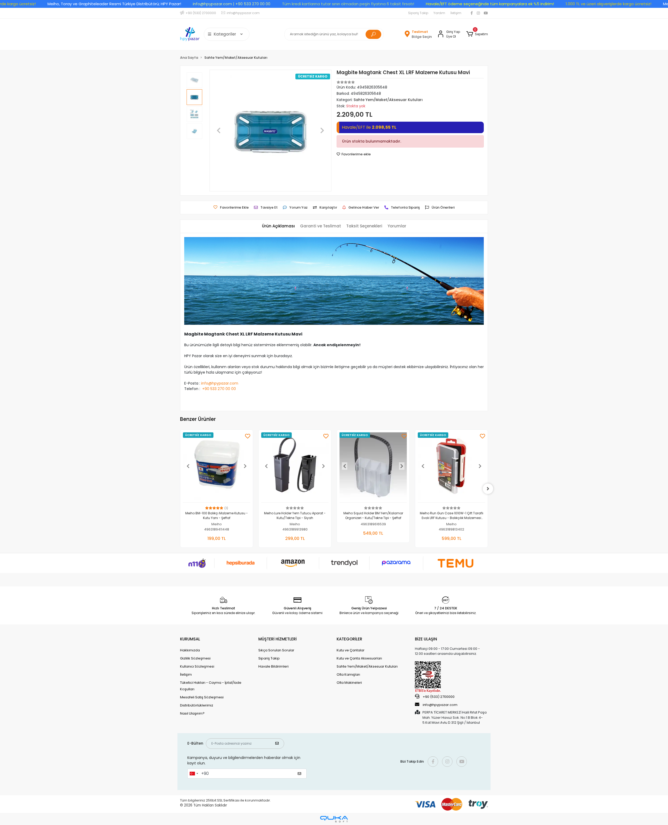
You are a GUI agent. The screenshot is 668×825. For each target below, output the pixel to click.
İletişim (455, 13)
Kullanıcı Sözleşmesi (197, 666)
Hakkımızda (190, 650)
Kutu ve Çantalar (351, 650)
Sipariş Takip (418, 13)
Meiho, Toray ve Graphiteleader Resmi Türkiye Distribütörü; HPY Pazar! (114, 4)
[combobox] (194, 773)
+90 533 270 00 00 (219, 388)
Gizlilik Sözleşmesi (195, 658)
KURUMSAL (190, 639)
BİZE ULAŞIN (426, 639)
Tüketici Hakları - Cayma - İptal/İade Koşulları (210, 686)
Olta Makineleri (349, 682)
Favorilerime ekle (356, 154)
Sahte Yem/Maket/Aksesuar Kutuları (367, 666)
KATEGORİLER (349, 639)
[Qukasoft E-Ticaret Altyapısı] (334, 819)
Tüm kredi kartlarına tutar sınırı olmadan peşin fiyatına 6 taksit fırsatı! (348, 4)
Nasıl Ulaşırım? (192, 713)
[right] (488, 488)
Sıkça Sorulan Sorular (276, 650)
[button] (477, 34)
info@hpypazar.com (219, 383)
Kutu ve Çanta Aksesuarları (359, 658)
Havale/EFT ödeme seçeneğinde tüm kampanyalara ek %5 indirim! (490, 4)
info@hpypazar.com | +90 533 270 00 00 (231, 4)
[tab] (278, 226)
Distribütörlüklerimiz (196, 705)
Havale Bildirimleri (273, 666)
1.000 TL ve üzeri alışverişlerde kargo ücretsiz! (608, 4)
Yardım (439, 13)
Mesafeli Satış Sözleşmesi (202, 697)
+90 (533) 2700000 (438, 696)
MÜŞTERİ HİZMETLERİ (277, 639)
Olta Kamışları (348, 674)
